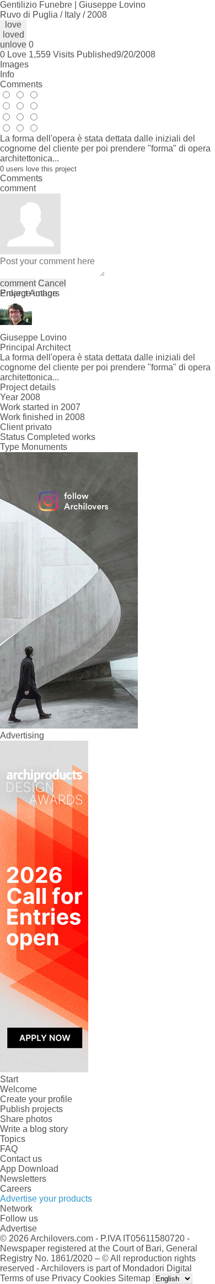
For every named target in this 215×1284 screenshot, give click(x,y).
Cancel (52, 283)
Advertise (18, 1228)
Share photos (26, 1119)
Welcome (18, 1089)
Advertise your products (46, 1198)
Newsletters (23, 1178)
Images (14, 64)
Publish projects (31, 1109)
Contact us (21, 1159)
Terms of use (25, 1278)
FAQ (9, 1149)
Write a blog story (34, 1129)
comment (18, 283)
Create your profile (36, 1099)
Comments (21, 84)
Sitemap (134, 1278)
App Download (29, 1168)
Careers (15, 1188)
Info (7, 74)
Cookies (99, 1278)
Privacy (66, 1278)
